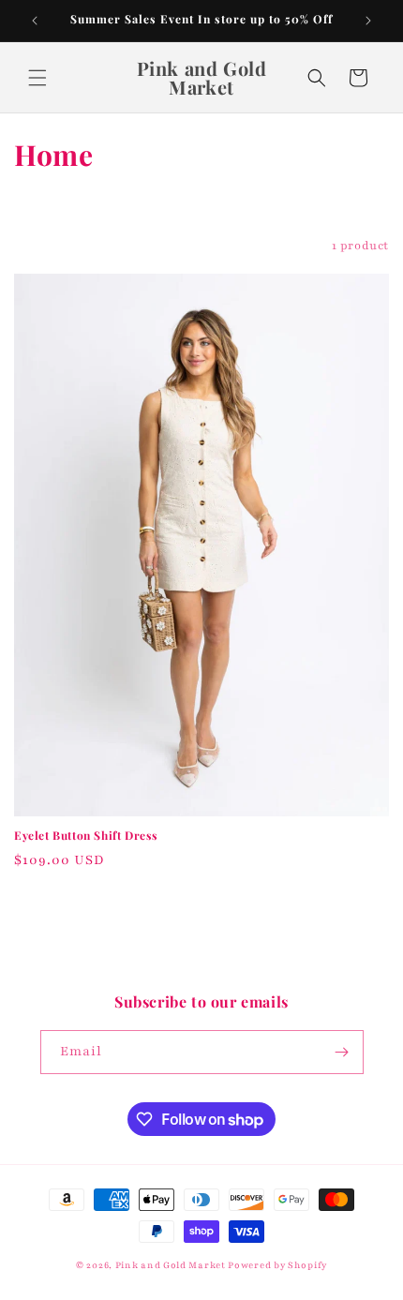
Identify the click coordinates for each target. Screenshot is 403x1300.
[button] (37, 77)
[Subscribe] (342, 1052)
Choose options (201, 908)
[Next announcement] (368, 20)
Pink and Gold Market (170, 1265)
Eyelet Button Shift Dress (86, 836)
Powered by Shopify (277, 1265)
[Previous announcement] (34, 20)
